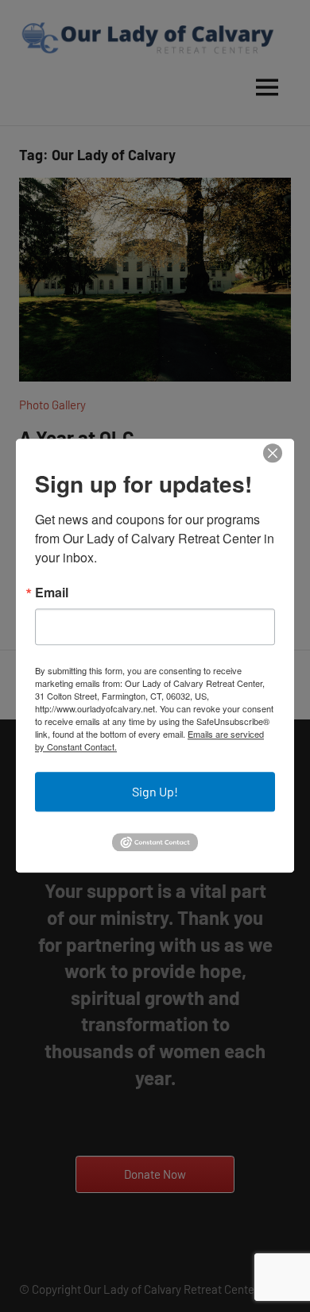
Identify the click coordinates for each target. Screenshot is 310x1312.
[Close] (272, 452)
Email (51, 592)
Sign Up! (155, 791)
